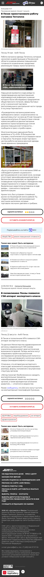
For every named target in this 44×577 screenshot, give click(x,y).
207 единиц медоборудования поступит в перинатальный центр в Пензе (24, 436)
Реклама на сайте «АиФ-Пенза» (16, 483)
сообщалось (12, 388)
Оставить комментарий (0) (22, 220)
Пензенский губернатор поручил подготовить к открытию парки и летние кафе (25, 253)
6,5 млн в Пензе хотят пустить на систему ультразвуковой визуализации (24, 430)
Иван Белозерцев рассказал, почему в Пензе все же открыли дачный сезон (25, 274)
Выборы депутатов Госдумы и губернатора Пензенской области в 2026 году (20, 499)
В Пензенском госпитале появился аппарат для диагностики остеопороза (25, 450)
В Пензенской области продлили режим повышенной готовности (23, 260)
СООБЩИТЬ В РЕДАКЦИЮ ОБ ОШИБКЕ (18, 504)
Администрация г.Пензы (10, 49)
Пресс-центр (31, 474)
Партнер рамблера (20, 566)
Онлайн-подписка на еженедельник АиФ (21, 480)
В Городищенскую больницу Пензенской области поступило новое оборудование (24, 457)
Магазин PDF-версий (11, 477)
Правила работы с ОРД (12, 486)
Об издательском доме (12, 474)
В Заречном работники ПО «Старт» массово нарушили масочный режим (25, 267)
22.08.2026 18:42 (7, 286)
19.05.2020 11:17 (6, 9)
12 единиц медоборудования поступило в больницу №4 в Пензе (24, 443)
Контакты (23, 494)
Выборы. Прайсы (9, 494)
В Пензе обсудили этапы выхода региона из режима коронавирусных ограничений (25, 247)
